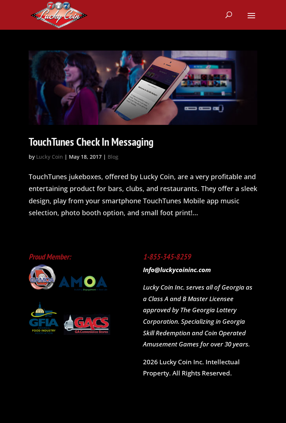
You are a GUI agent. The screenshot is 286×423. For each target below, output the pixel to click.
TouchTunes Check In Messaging (91, 141)
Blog (113, 156)
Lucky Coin (49, 156)
